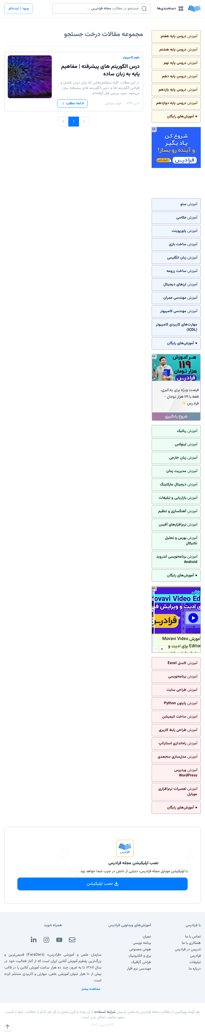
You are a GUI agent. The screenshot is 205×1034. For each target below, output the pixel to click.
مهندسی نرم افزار (139, 969)
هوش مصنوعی (140, 949)
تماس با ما (193, 937)
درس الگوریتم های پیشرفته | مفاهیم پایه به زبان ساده (100, 70)
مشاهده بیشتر (90, 989)
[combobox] (98, 8)
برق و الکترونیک (139, 956)
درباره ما (195, 969)
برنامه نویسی (142, 943)
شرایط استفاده (105, 1012)
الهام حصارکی (113, 103)
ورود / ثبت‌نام (19, 9)
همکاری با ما (191, 943)
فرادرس (195, 956)
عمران (147, 937)
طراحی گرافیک (141, 962)
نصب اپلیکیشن (100, 883)
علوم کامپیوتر (131, 57)
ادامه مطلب (75, 103)
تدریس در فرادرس (188, 949)
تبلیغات (195, 962)
